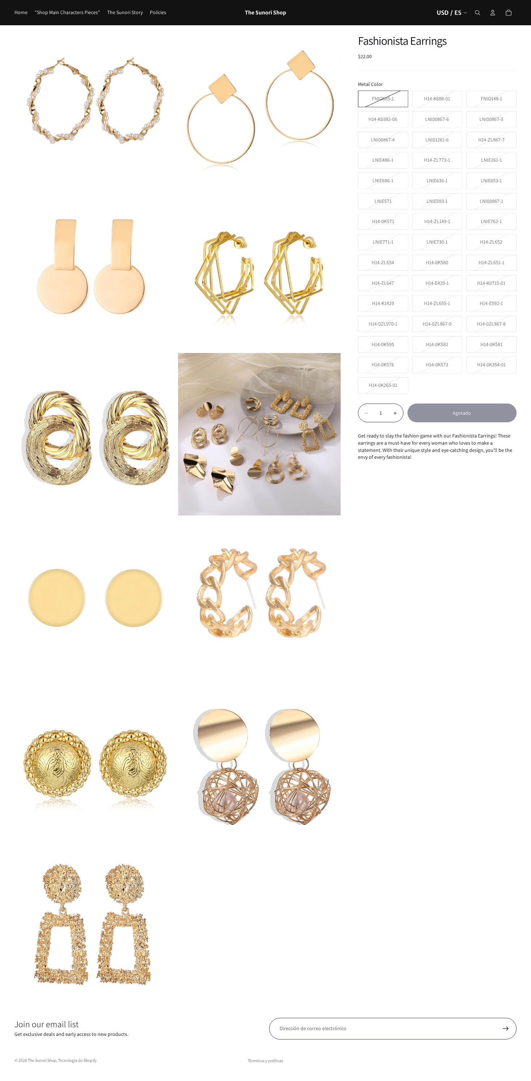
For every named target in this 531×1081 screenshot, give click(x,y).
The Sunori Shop (42, 1060)
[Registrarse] (505, 1028)
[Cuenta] (493, 13)
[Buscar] (477, 13)
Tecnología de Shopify (77, 1060)
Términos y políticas (265, 1060)
